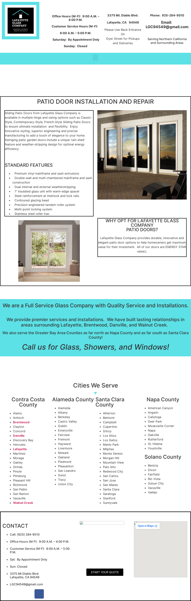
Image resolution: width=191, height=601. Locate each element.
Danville (19, 435)
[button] (95, 58)
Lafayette (20, 449)
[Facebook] (39, 594)
